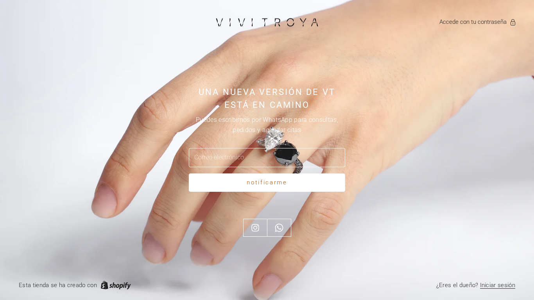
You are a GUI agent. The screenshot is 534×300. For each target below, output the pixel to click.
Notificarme (267, 182)
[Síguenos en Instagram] (255, 227)
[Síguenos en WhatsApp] (279, 227)
